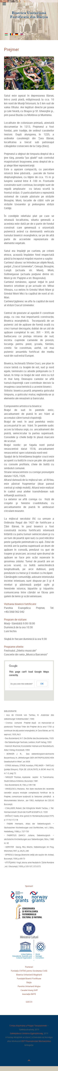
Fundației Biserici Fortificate (29, 978)
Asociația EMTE (29, 994)
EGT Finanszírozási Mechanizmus (36, 1041)
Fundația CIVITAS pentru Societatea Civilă (29, 970)
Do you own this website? (21, 683)
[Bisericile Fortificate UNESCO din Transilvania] (29, 15)
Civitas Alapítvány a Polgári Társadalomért (28, 1025)
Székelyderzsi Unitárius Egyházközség (26, 1033)
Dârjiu (29, 982)
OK (42, 683)
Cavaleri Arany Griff (29, 990)
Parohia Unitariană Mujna (29, 986)
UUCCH (29, 1001)
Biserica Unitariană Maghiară (29, 974)
